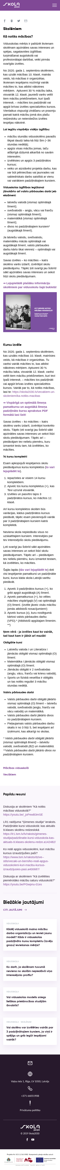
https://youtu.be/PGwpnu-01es (22, 884)
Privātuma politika (30, 1110)
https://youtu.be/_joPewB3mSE (23, 814)
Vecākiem (9, 774)
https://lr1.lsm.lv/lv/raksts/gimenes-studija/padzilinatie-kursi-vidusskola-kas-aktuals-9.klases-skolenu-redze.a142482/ (29, 837)
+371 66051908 (30, 1095)
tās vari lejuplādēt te (34, 569)
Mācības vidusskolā (16, 768)
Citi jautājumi (13, 910)
